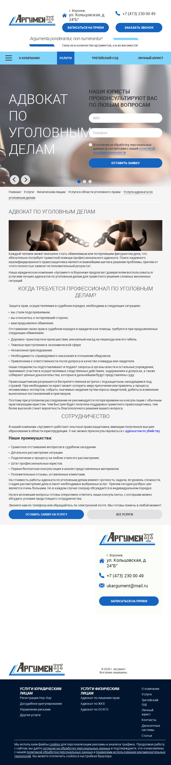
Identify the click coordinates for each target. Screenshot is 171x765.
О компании (29, 58)
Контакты (149, 720)
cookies (54, 744)
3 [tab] (90, 181)
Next (25, 179)
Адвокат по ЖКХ (93, 703)
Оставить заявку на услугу (46, 514)
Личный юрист (150, 58)
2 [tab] (84, 181)
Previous (14, 179)
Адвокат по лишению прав (100, 698)
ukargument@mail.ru (127, 585)
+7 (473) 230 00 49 (138, 13)
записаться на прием (85, 27)
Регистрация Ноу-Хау (35, 698)
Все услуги (124, 514)
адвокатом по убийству (142, 431)
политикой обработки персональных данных (59, 752)
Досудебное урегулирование (41, 703)
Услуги (65, 58)
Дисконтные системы (151, 727)
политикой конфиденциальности (124, 150)
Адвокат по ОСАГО (94, 709)
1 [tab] (79, 181)
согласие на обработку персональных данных (76, 748)
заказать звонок (139, 27)
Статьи (147, 735)
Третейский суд (105, 58)
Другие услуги (30, 715)
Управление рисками (35, 709)
